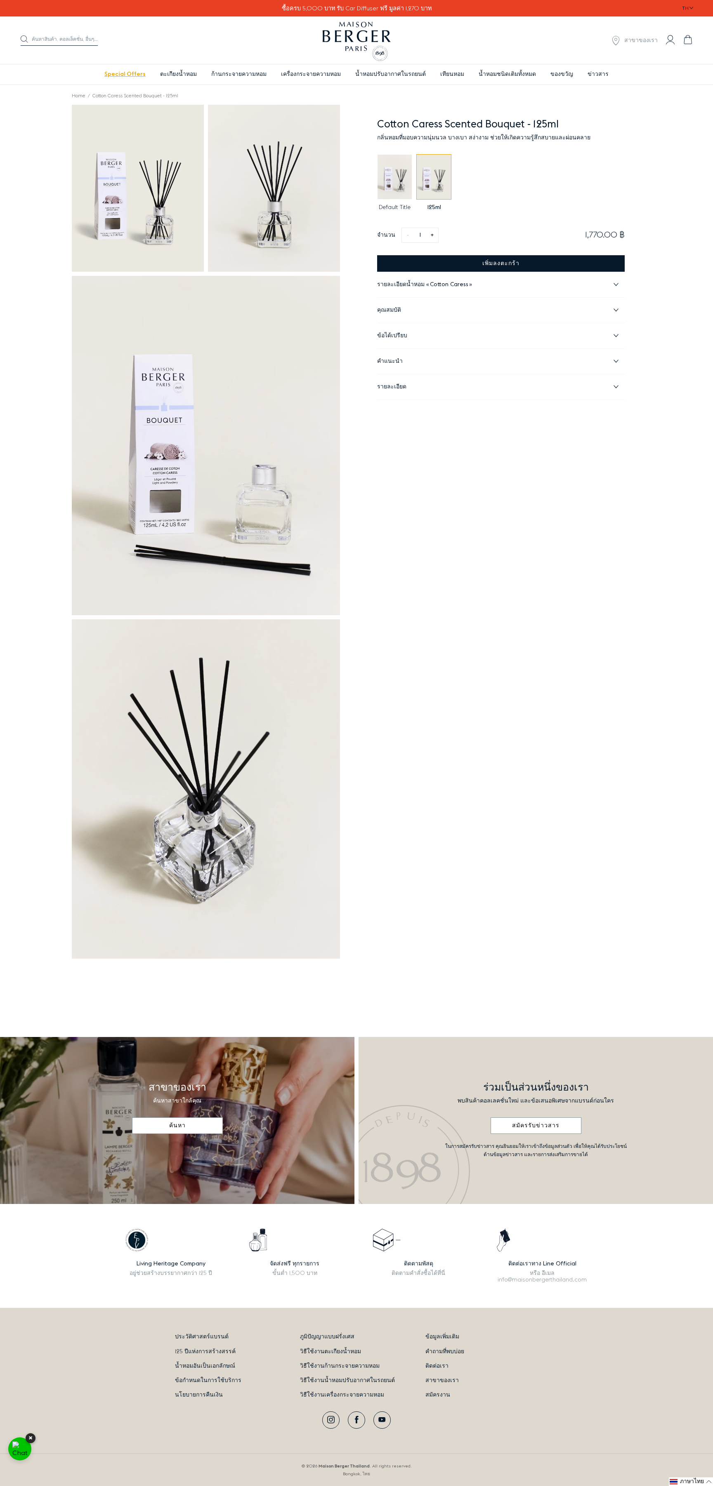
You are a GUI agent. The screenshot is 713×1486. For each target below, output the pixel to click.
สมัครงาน (437, 1395)
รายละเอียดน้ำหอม (422, 284)
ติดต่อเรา (437, 1366)
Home (78, 95)
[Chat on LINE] (19, 1448)
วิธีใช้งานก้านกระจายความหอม (340, 1366)
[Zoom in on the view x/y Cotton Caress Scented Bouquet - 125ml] (138, 188)
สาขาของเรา (442, 1380)
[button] (59, 40)
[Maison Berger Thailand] (357, 40)
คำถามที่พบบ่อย (444, 1351)
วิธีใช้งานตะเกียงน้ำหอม (330, 1351)
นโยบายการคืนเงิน (199, 1395)
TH (685, 8)
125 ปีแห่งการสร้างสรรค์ (205, 1351)
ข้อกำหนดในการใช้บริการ (208, 1380)
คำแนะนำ (390, 361)
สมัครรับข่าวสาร (536, 1126)
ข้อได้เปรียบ (392, 336)
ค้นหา (177, 1126)
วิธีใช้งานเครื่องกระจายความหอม (342, 1395)
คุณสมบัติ (389, 310)
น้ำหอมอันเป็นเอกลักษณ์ (205, 1366)
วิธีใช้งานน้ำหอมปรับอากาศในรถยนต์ (347, 1380)
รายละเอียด (391, 387)
